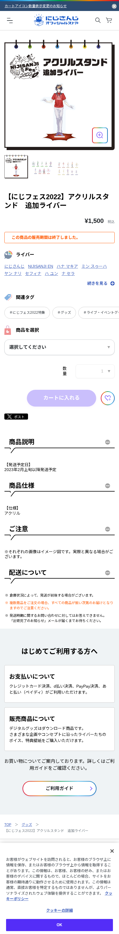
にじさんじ (14, 266)
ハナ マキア (67, 266)
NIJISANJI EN (40, 266)
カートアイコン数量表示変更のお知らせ (36, 6)
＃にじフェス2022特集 (27, 313)
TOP (7, 825)
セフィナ (33, 273)
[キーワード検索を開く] (98, 20)
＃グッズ (64, 313)
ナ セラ (68, 273)
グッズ (27, 825)
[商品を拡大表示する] (100, 135)
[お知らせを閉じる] (114, 6)
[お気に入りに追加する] (108, 398)
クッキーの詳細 (59, 910)
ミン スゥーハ (94, 266)
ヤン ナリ (13, 273)
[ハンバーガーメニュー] (10, 20)
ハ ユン (51, 273)
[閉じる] (112, 851)
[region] (59, 888)
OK (59, 925)
